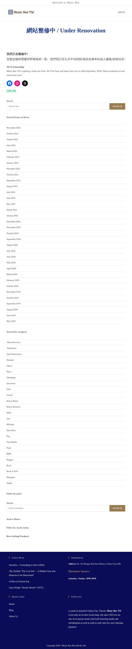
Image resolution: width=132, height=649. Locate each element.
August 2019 (12, 309)
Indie (9, 412)
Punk (9, 448)
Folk (9, 389)
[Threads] (25, 83)
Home (11, 604)
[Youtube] (78, 603)
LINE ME (11, 90)
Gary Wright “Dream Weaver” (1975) (26, 587)
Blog (11, 610)
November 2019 (14, 292)
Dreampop (11, 377)
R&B (9, 453)
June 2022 (11, 145)
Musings (10, 424)
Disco (9, 371)
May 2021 (11, 204)
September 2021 (14, 180)
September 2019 (14, 303)
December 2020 (13, 221)
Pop (8, 436)
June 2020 (11, 257)
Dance (9, 365)
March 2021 (12, 210)
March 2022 (12, 151)
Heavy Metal (12, 401)
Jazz (8, 418)
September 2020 (14, 239)
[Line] (82, 603)
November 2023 (14, 128)
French (10, 395)
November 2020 (14, 227)
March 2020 (12, 274)
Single (9, 483)
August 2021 (12, 186)
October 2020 (13, 233)
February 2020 (13, 280)
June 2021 (11, 198)
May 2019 (11, 321)
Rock (9, 465)
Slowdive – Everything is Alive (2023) (26, 565)
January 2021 (12, 215)
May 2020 (11, 262)
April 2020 (11, 268)
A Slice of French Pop (19, 581)
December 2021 (13, 168)
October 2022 (13, 133)
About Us (13, 616)
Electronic (11, 383)
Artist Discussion (14, 354)
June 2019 (11, 315)
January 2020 (12, 286)
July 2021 (11, 192)
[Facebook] (9, 83)
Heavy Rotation (13, 407)
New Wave (11, 430)
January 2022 (12, 163)
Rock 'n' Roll (12, 471)
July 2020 (11, 251)
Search (10, 101)
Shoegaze (11, 477)
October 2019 (13, 298)
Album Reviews (13, 342)
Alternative (11, 348)
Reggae (10, 459)
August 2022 (12, 139)
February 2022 (13, 157)
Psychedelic (12, 442)
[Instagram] (17, 83)
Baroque (10, 360)
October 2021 (13, 174)
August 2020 (12, 245)
